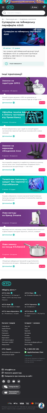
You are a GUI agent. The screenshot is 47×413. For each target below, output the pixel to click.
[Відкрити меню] (3, 7)
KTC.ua (10, 7)
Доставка (28, 333)
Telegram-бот (13, 386)
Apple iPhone (6, 328)
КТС (3, 19)
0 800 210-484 (33, 349)
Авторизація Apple (8, 354)
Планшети (5, 333)
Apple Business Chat (35, 352)
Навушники (5, 344)
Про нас (27, 326)
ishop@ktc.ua (10, 370)
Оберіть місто (8, 290)
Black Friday (28, 344)
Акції (26, 328)
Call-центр (28, 355)
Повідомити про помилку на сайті (18, 376)
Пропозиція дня (11, 19)
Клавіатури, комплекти (28, 19)
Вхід (35, 7)
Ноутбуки (5, 331)
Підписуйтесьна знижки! (14, 392)
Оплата (27, 335)
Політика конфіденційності (33, 342)
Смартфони (5, 326)
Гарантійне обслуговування (11, 352)
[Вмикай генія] (23, 2)
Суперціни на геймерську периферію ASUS (22, 32)
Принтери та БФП (7, 342)
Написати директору (13, 373)
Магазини (28, 340)
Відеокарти (5, 337)
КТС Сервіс (6, 349)
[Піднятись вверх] (41, 399)
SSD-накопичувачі (8, 340)
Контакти (27, 337)
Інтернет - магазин (32, 323)
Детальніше (7, 103)
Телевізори (5, 335)
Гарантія (27, 331)
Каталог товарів (8, 323)
